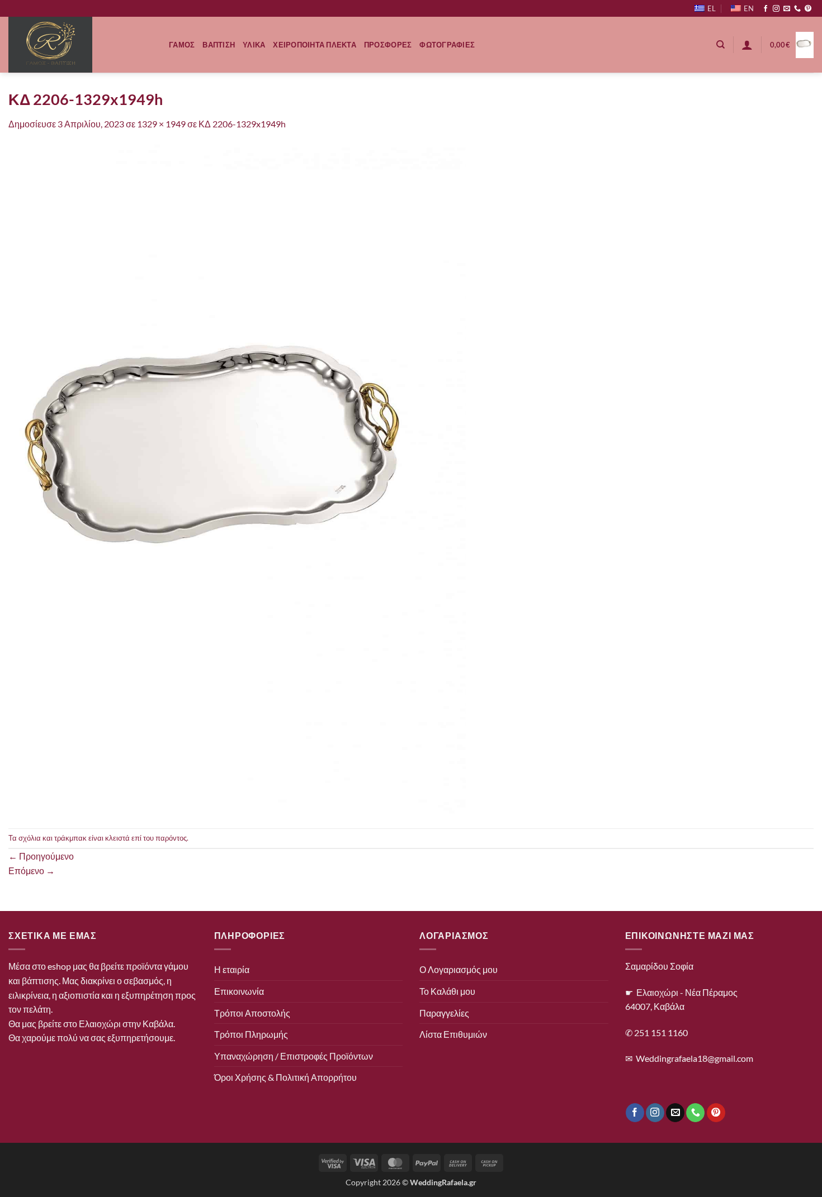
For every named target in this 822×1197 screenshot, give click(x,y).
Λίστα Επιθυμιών (453, 1034)
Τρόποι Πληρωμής (251, 1034)
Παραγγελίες (444, 1013)
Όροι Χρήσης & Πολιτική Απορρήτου (285, 1077)
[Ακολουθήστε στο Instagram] (776, 9)
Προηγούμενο (41, 856)
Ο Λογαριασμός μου (458, 969)
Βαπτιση (218, 44)
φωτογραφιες (447, 44)
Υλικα (254, 44)
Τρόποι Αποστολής (252, 1013)
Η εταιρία (231, 969)
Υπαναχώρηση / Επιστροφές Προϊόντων (293, 1056)
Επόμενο (31, 870)
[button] (747, 44)
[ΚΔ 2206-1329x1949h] (237, 478)
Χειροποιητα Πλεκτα (314, 44)
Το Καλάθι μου (447, 991)
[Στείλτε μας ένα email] (786, 9)
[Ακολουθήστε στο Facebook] (765, 9)
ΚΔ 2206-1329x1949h (242, 123)
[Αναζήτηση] (720, 44)
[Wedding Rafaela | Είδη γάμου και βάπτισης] (80, 45)
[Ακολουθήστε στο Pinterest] (808, 9)
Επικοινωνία (239, 991)
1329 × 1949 (161, 123)
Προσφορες (388, 44)
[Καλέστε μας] (797, 9)
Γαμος (182, 44)
